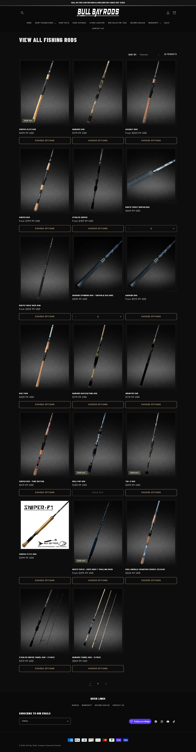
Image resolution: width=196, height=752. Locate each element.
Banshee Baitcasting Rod (84, 393)
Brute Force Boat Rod (30, 305)
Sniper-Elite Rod (27, 129)
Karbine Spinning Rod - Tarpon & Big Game (92, 295)
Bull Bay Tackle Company (35, 745)
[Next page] (106, 684)
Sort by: (132, 54)
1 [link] (90, 684)
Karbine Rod (131, 295)
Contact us (118, 705)
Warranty (87, 705)
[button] (22, 13)
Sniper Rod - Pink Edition (31, 481)
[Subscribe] (67, 721)
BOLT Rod (23, 393)
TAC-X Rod (130, 481)
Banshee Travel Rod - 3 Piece (86, 657)
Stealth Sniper (80, 217)
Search (75, 705)
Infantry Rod (131, 393)
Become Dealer (102, 705)
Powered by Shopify (53, 745)
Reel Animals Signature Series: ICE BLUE (145, 569)
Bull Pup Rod (78, 481)
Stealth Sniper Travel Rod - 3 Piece (37, 657)
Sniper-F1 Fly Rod (27, 554)
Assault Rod (131, 129)
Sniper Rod (24, 217)
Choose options (45, 140)
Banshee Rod (78, 129)
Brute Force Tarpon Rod (137, 207)
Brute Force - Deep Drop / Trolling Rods (92, 569)
